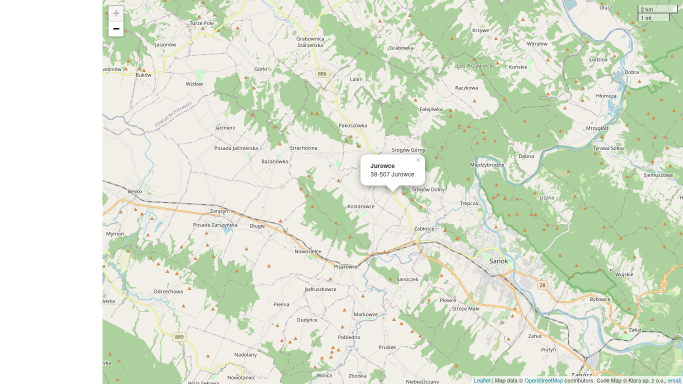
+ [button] (116, 13)
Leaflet (482, 380)
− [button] (116, 28)
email (674, 380)
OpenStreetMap (543, 380)
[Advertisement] (51, 192)
